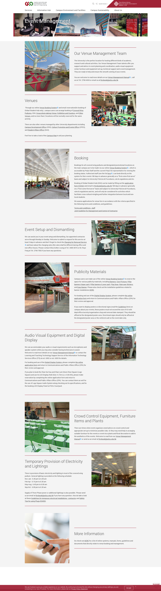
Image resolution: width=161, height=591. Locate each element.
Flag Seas (114, 284)
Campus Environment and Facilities (70, 10)
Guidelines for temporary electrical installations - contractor (53, 498)
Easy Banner (82, 287)
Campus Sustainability (100, 10)
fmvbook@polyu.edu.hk (109, 80)
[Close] (135, 586)
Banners (113, 282)
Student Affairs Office (36, 130)
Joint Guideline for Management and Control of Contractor (96, 211)
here (109, 173)
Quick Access (103, 4)
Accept (128, 588)
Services (28, 10)
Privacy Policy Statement (79, 589)
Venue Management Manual (118, 77)
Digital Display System (102, 295)
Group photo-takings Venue (46, 113)
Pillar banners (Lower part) (100, 284)
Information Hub (44, 10)
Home (26, 16)
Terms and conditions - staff (84, 208)
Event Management (41, 16)
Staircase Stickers (126, 284)
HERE (92, 290)
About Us (118, 10)
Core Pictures (122, 282)
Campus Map (52, 135)
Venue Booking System (48, 108)
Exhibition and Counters (66, 113)
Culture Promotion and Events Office (65, 127)
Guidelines (122, 307)
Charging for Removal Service (75, 242)
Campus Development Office (35, 127)
